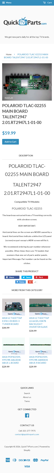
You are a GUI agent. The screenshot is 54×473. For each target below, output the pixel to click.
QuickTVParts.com (29, 446)
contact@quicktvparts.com (27, 434)
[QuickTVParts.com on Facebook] (27, 415)
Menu (8, 2)
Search (27, 393)
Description (26, 155)
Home (9, 54)
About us (27, 397)
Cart (49, 2)
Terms (27, 401)
